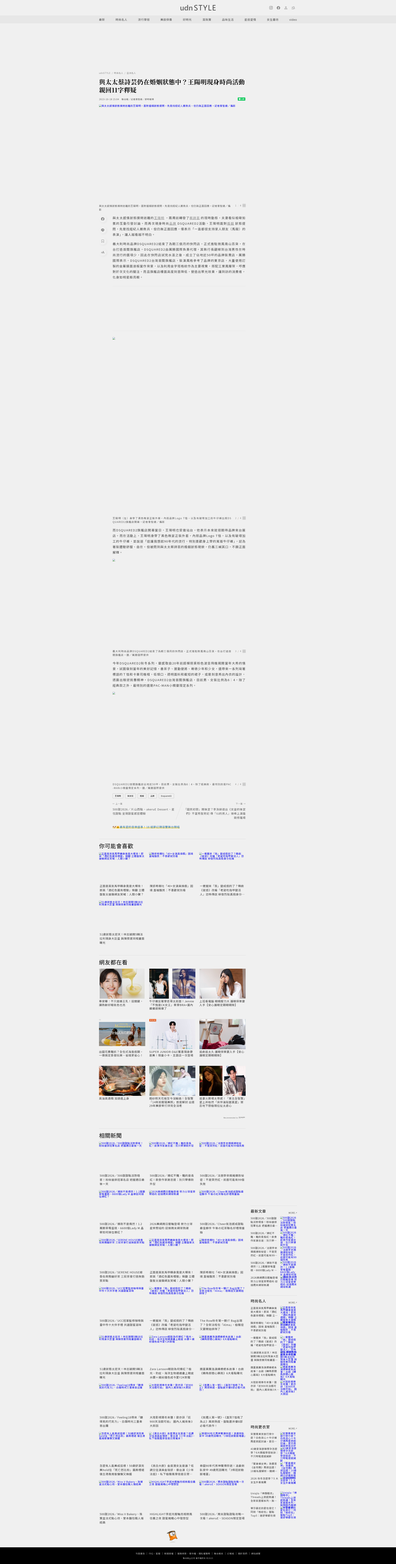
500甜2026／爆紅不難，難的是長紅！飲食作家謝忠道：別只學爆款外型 (172, 1179)
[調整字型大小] (102, 252)
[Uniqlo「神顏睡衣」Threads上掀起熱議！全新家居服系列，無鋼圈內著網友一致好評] (288, 1497)
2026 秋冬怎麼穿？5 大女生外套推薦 (264, 1480)
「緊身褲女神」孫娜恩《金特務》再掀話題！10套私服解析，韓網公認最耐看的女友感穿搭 (264, 1469)
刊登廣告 (140, 1553)
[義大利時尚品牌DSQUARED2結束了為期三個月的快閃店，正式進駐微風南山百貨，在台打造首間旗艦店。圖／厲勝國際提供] (179, 603)
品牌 (153, 796)
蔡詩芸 (130, 796)
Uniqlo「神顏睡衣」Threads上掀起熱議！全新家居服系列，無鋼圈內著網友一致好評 (264, 1498)
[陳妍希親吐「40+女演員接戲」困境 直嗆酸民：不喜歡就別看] (172, 867)
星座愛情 (250, 19)
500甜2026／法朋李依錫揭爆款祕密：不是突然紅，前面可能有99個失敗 (222, 1179)
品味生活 (228, 19)
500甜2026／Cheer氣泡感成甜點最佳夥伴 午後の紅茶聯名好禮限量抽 (222, 1228)
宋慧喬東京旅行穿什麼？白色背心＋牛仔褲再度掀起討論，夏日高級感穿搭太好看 (264, 1439)
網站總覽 (255, 1553)
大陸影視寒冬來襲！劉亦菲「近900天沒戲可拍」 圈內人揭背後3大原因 (171, 1421)
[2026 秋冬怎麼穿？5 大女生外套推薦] (288, 1482)
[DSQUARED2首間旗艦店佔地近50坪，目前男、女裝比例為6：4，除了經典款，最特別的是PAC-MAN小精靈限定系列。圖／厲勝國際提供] (179, 736)
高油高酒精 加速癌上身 (114, 1098)
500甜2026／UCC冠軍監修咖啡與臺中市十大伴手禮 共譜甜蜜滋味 (122, 1322)
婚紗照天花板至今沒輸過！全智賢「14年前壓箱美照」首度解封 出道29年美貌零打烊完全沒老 (172, 1102)
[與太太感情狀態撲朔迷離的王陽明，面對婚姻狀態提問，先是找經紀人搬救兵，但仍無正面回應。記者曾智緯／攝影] (172, 153)
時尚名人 (121, 19)
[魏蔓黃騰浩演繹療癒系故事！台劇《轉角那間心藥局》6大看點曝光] (222, 1350)
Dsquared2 (166, 796)
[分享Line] (102, 230)
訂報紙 (230, 1553)
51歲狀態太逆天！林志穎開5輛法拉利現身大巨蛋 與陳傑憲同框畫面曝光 (122, 938)
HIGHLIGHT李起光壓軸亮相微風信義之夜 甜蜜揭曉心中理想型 (171, 1516)
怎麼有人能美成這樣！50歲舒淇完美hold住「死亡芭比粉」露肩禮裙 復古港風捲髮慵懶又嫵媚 (122, 1470)
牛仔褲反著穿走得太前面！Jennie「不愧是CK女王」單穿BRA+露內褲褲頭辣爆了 (171, 1004)
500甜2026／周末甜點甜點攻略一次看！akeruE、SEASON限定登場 (222, 1516)
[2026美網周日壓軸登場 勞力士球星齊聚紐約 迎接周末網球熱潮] (172, 1205)
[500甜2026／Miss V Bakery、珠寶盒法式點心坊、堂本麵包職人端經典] (122, 1495)
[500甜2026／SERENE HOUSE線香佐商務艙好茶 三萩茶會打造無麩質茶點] (122, 1254)
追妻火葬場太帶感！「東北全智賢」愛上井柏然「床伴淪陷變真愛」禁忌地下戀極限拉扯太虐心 (222, 1102)
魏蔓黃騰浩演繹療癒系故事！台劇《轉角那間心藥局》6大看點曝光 (222, 1371)
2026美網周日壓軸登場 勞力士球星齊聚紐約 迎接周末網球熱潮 (171, 1226)
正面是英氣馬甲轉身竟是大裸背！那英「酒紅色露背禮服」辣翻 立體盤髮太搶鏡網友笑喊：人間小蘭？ (122, 890)
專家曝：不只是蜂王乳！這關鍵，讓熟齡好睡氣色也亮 (121, 1003)
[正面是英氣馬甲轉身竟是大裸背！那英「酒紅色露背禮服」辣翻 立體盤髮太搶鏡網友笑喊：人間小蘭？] (122, 867)
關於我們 (242, 1553)
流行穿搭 (144, 19)
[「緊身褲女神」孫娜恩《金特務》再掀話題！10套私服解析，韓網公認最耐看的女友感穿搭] (288, 1467)
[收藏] (102, 241)
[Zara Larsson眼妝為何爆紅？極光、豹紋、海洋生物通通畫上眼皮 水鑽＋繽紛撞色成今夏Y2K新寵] (172, 1350)
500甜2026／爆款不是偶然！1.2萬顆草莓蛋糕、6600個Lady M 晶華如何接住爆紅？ (122, 1228)
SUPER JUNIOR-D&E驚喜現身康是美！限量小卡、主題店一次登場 (171, 1053)
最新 (102, 19)
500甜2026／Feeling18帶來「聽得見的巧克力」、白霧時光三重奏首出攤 (121, 1421)
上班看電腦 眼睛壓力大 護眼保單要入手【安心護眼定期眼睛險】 (222, 1003)
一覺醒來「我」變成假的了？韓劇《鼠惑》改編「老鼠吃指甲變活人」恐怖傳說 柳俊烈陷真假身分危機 (222, 892)
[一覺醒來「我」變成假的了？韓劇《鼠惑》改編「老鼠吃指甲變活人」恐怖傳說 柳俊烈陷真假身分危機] (222, 867)
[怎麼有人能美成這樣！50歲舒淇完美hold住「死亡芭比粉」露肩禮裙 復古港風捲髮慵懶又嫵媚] (122, 1447)
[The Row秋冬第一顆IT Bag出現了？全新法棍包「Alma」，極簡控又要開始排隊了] (222, 1302)
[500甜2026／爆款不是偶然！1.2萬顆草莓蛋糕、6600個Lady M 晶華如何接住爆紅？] (122, 1205)
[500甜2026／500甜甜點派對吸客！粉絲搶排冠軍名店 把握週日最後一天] (122, 1157)
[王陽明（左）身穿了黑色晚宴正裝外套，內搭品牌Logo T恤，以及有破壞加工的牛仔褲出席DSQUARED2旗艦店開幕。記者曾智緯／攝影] (179, 425)
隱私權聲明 (204, 1553)
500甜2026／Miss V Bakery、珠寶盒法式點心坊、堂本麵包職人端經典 (122, 1518)
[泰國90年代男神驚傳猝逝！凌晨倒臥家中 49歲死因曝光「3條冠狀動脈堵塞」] (222, 1447)
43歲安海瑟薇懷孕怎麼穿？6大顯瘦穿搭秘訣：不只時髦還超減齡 (264, 1452)
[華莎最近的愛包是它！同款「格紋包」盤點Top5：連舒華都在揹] (288, 1511)
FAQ (151, 1553)
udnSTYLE (105, 73)
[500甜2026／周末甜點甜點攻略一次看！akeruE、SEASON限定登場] (222, 1495)
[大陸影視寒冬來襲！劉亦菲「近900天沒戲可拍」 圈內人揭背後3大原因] (172, 1399)
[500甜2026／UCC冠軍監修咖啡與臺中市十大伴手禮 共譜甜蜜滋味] (122, 1302)
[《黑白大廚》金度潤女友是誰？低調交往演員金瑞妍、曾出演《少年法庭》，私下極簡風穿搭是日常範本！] (172, 1447)
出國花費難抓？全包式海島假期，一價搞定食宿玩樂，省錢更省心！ (121, 1053)
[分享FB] (102, 219)
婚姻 (142, 796)
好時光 (187, 19)
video (293, 19)
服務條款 (182, 1553)
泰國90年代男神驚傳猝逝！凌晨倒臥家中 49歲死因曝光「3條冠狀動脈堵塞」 (222, 1470)
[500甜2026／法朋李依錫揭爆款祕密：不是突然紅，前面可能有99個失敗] (222, 1157)
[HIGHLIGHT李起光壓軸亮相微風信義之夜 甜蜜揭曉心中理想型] (172, 1495)
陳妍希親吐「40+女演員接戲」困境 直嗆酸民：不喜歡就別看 (171, 888)
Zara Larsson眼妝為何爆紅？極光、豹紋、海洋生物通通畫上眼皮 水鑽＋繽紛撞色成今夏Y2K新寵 (172, 1373)
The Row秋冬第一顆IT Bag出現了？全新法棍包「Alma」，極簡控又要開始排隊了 (222, 1324)
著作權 (192, 1553)
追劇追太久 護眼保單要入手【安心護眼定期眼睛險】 (221, 1053)
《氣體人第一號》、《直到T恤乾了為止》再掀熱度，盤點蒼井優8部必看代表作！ (221, 1421)
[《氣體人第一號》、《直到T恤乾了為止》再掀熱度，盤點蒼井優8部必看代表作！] (222, 1399)
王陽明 (118, 796)
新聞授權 (169, 1553)
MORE (292, 1213)
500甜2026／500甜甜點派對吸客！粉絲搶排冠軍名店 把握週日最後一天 (122, 1179)
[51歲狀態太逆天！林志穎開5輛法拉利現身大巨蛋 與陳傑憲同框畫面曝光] (122, 916)
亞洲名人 (131, 73)
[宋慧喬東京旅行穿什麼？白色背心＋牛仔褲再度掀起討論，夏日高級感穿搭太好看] (288, 1437)
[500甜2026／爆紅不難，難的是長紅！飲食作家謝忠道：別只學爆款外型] (172, 1157)
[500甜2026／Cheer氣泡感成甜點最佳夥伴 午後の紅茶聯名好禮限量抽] (222, 1205)
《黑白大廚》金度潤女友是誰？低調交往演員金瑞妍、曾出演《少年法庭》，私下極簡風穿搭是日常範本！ (172, 1472)
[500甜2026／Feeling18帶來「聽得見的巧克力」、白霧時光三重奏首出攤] (122, 1399)
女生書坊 (273, 19)
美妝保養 (166, 19)
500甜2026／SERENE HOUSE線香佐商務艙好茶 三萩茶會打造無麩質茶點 (122, 1276)
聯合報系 (218, 1553)
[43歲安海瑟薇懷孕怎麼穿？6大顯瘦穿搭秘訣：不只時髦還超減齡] (288, 1452)
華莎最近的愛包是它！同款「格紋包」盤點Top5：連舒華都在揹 (264, 1511)
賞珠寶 (206, 19)
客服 (158, 1553)
